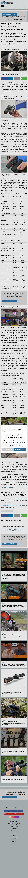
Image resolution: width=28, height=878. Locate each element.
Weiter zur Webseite (19, 449)
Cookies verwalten (8, 449)
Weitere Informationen (17, 445)
